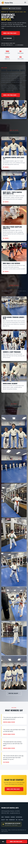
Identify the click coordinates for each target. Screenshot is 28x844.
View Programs (7, 38)
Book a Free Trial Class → (10, 33)
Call (3, 841)
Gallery (3, 819)
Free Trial (20, 819)
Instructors (19, 817)
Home (2, 817)
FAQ (16, 819)
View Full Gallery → (14, 693)
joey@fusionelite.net (15, 813)
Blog (7, 819)
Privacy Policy (4, 829)
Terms (9, 829)
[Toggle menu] (25, 2)
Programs (7, 817)
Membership (12, 819)
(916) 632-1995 (5, 813)
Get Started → (6, 167)
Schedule (13, 817)
